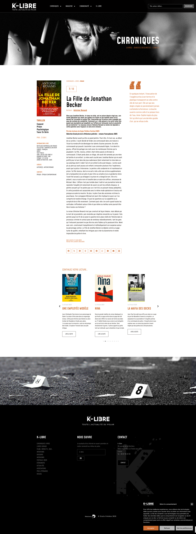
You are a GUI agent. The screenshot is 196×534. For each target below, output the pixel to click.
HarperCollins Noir (51, 148)
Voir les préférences (184, 528)
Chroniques (54, 6)
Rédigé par (69, 242)
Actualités (40, 465)
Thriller (41, 120)
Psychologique (43, 129)
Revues (39, 474)
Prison (39, 126)
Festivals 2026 (42, 460)
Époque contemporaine (49, 175)
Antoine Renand (49, 167)
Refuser (167, 528)
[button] (192, 504)
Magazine (69, 6)
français (45, 149)
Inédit (38, 151)
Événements (41, 463)
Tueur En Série (43, 132)
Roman (82, 81)
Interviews (40, 452)
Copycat (40, 124)
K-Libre (99, 6)
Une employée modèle (75, 308)
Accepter (150, 528)
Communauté (84, 6)
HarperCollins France (50, 146)
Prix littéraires (42, 471)
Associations (41, 468)
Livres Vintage (42, 446)
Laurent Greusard (79, 242)
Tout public (40, 153)
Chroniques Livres (43, 443)
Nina (97, 308)
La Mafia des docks (139, 308)
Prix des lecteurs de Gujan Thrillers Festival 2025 (82, 131)
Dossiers (40, 454)
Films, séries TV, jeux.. (45, 449)
